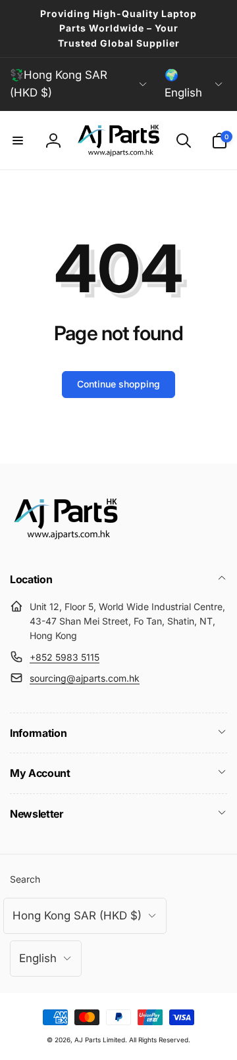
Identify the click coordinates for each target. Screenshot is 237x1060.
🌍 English (183, 83)
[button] (17, 140)
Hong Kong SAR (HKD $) (77, 915)
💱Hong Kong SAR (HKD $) (58, 83)
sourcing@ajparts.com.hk (85, 678)
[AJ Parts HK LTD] (66, 543)
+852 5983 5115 (64, 657)
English (38, 958)
